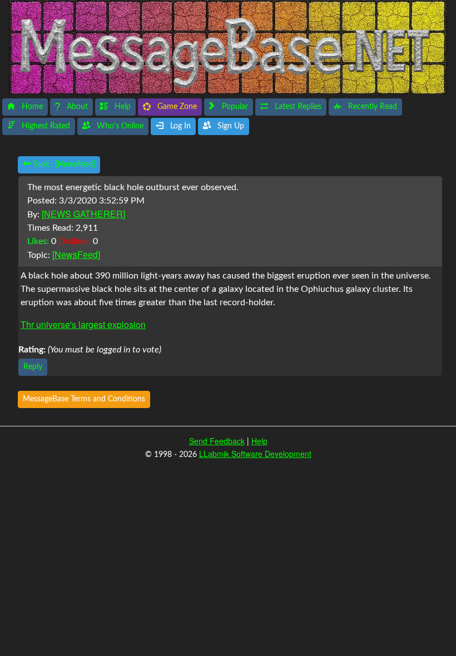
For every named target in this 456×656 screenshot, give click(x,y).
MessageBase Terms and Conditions (84, 399)
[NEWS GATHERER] (83, 213)
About (76, 107)
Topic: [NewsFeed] (63, 164)
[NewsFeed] (76, 254)
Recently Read (371, 107)
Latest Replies (296, 107)
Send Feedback (217, 440)
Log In (179, 126)
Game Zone (176, 107)
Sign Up (229, 126)
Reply (32, 367)
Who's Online (119, 126)
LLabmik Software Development (255, 453)
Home (31, 107)
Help (121, 107)
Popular (234, 107)
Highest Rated (44, 126)
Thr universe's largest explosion (83, 324)
